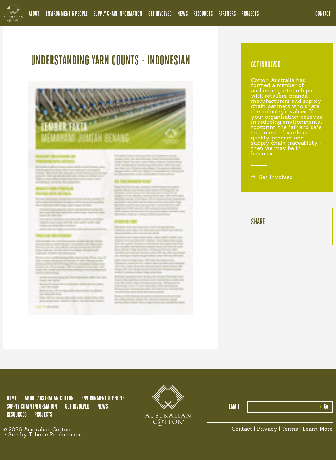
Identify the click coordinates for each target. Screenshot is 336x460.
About (34, 14)
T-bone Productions (55, 434)
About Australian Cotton (49, 399)
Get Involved (160, 14)
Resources (203, 14)
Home (12, 399)
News (183, 14)
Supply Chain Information (118, 14)
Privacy (267, 428)
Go (326, 407)
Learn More (317, 428)
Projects (250, 14)
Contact (323, 14)
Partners (227, 14)
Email (234, 407)
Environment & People (67, 14)
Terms (290, 428)
